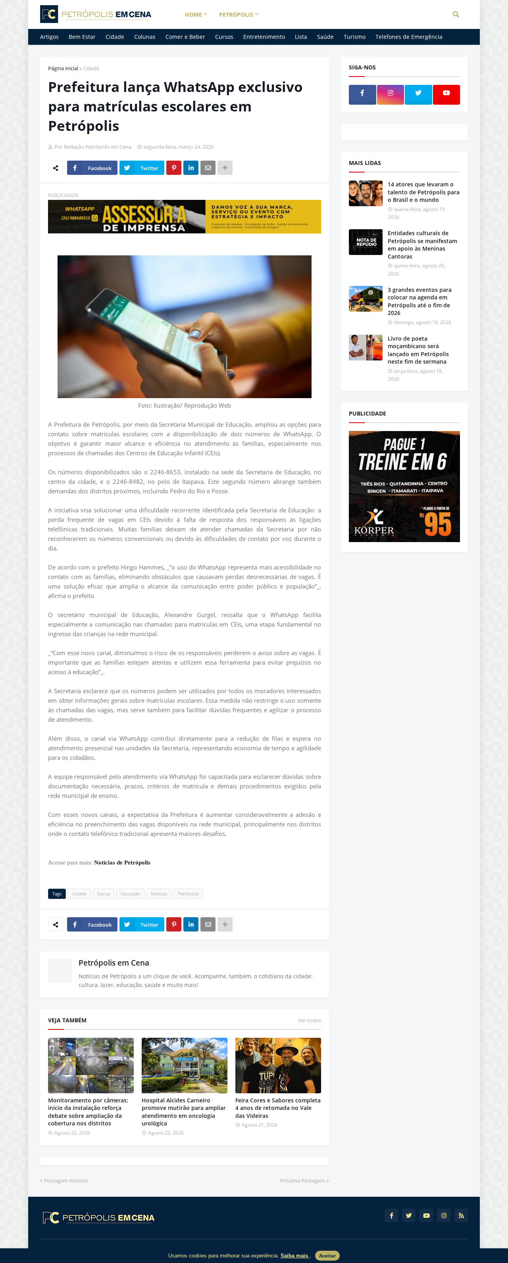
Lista (301, 36)
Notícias (159, 894)
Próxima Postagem (302, 1180)
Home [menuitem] (193, 14)
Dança (103, 894)
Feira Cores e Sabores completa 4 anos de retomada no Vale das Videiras (278, 1107)
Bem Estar (82, 36)
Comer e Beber (185, 36)
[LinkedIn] (190, 168)
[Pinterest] (173, 168)
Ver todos (309, 1020)
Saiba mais (295, 1256)
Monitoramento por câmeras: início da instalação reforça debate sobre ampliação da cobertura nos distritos (88, 1111)
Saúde (325, 36)
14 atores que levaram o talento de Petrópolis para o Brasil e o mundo (424, 191)
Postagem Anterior (66, 1180)
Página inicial (63, 68)
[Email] (208, 168)
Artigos (49, 36)
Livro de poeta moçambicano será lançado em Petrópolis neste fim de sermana (418, 350)
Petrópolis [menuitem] (236, 14)
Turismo (355, 36)
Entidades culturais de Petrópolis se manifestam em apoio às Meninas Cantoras (422, 244)
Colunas (145, 36)
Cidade (115, 36)
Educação (130, 894)
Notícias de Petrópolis (122, 862)
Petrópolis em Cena (114, 963)
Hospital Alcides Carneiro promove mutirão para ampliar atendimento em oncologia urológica (184, 1111)
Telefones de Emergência (409, 36)
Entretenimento (264, 36)
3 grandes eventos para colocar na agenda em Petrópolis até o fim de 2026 (420, 301)
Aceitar (327, 1255)
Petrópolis (188, 894)
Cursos (224, 36)
